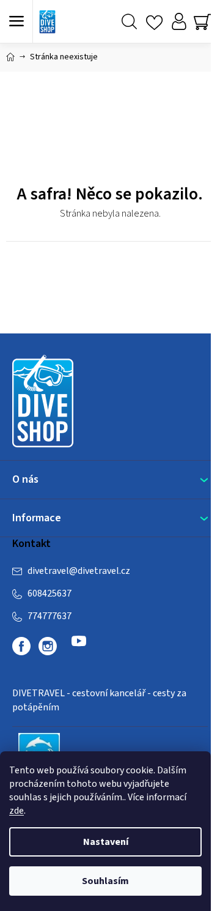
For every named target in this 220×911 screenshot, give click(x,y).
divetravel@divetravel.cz (79, 571)
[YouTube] (79, 646)
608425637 (50, 593)
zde (16, 810)
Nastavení (105, 842)
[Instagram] (47, 646)
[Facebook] (21, 646)
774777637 (50, 616)
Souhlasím (105, 881)
